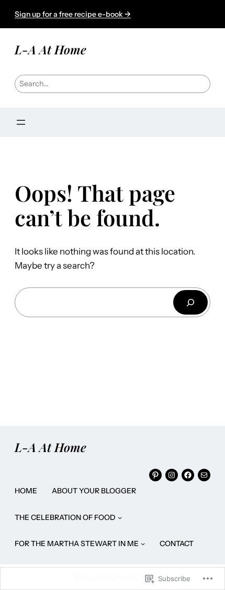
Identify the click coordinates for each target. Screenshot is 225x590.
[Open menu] (21, 122)
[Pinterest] (155, 475)
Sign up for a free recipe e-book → (73, 14)
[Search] (190, 302)
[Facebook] (188, 475)
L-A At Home (50, 49)
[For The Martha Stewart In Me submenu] (143, 543)
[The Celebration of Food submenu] (120, 517)
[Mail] (204, 475)
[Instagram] (171, 475)
